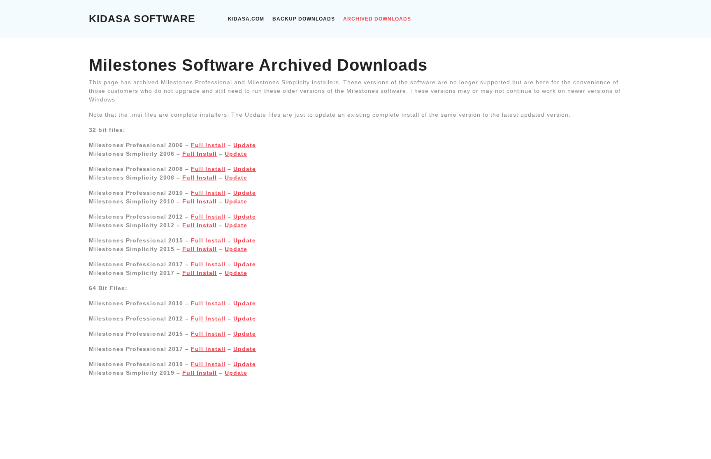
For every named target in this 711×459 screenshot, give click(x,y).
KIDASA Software (142, 18)
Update (244, 145)
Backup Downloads (303, 19)
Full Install (208, 145)
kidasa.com (246, 19)
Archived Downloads (377, 19)
